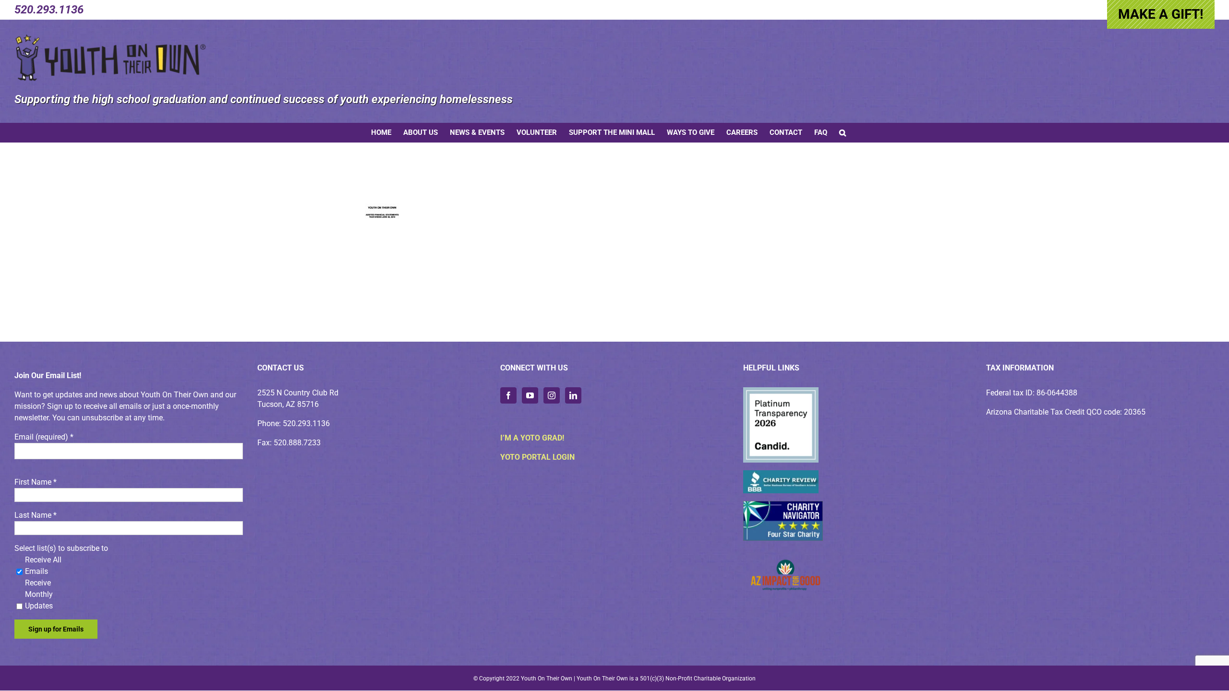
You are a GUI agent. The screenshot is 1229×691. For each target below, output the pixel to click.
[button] (842, 132)
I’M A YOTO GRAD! (532, 437)
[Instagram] (551, 395)
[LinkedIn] (573, 395)
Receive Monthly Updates (39, 594)
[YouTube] (530, 395)
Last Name (35, 515)
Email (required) (43, 436)
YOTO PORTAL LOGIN (537, 457)
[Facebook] (508, 395)
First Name (35, 482)
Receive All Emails (43, 565)
